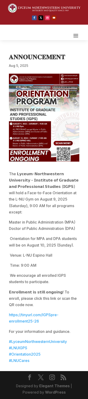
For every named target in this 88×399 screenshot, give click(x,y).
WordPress (55, 392)
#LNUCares (19, 360)
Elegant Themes (54, 386)
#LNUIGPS (18, 348)
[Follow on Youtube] (54, 17)
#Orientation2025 (25, 354)
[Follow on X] (40, 17)
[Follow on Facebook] (34, 17)
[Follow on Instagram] (47, 17)
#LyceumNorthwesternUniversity (38, 341)
